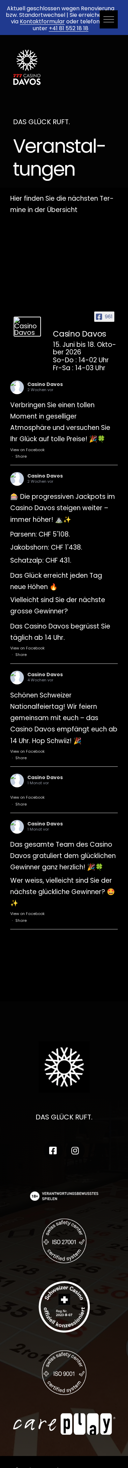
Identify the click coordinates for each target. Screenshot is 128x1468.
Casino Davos (45, 384)
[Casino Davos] (27, 327)
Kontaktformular (42, 21)
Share (21, 456)
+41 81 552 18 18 (68, 28)
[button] (109, 19)
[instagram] (75, 1150)
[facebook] (53, 1150)
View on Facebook (27, 450)
